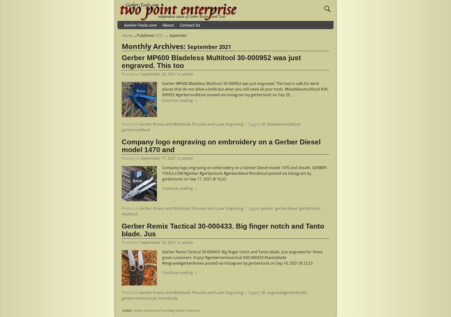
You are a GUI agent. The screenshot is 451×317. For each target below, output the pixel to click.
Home (127, 35)
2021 (159, 35)
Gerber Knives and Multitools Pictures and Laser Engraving (191, 124)
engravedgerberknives (287, 292)
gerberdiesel (286, 208)
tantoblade (168, 298)
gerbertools (309, 208)
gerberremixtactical (139, 298)
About (168, 25)
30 (263, 124)
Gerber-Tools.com (140, 25)
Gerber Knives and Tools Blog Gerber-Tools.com (167, 310)
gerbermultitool (136, 129)
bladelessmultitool (283, 124)
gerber (267, 208)
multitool (130, 214)
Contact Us (190, 25)
